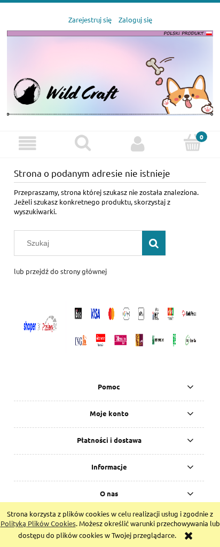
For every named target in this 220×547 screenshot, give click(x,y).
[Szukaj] (154, 243)
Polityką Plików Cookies (38, 523)
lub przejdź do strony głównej (60, 271)
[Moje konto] (137, 144)
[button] (27, 144)
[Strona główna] (110, 72)
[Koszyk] (192, 143)
